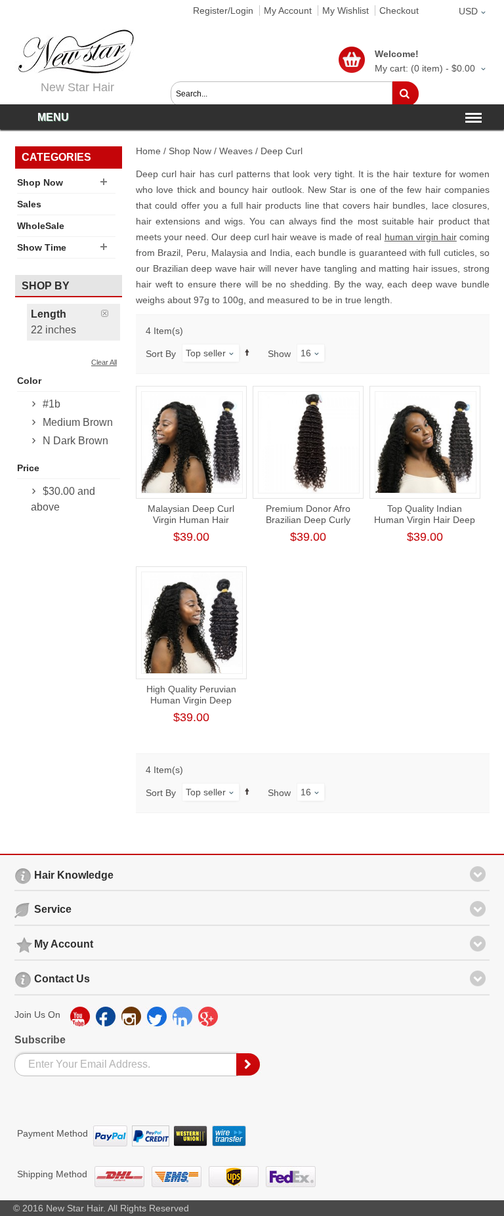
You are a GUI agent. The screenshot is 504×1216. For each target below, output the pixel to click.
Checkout (399, 10)
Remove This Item (110, 313)
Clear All (104, 362)
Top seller (206, 353)
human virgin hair (421, 237)
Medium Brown (78, 422)
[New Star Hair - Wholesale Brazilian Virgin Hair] (74, 51)
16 (306, 353)
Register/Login (223, 10)
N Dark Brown (75, 440)
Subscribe (40, 1039)
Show (279, 353)
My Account (288, 10)
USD (468, 11)
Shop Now (190, 151)
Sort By (161, 353)
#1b (51, 403)
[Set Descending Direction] (247, 352)
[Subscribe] (248, 1064)
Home (148, 151)
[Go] (405, 93)
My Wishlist (345, 10)
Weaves (236, 151)
